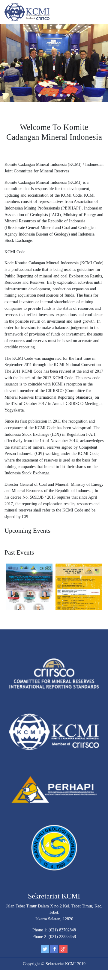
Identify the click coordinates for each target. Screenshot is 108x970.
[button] (39, 95)
